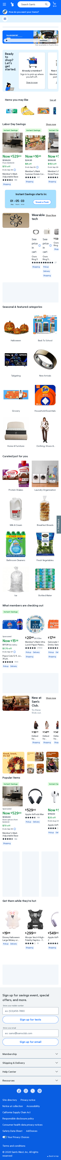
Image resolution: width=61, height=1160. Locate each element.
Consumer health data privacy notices (23, 1124)
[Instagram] (26, 1091)
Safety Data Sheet (12, 1131)
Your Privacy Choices (18, 1137)
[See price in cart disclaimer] (39, 245)
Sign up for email (30, 1042)
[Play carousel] (7, 40)
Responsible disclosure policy (18, 1118)
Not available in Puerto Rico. (46, 45)
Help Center (9, 1071)
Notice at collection (13, 1106)
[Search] (46, 4)
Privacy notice (28, 1100)
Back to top (53, 1156)
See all (53, 100)
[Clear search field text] (42, 4)
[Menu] (5, 4)
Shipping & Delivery (14, 1063)
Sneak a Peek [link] (42, 202)
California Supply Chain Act (16, 1112)
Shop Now (51, 215)
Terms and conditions (14, 1145)
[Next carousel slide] (52, 40)
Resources (9, 1080)
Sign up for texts (30, 1019)
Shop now (51, 124)
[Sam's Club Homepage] (12, 4)
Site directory (10, 1100)
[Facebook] (19, 1091)
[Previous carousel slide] (26, 40)
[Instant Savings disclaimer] (14, 170)
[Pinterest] (39, 1091)
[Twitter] (33, 1091)
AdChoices (31, 1131)
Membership (10, 1054)
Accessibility (33, 1106)
